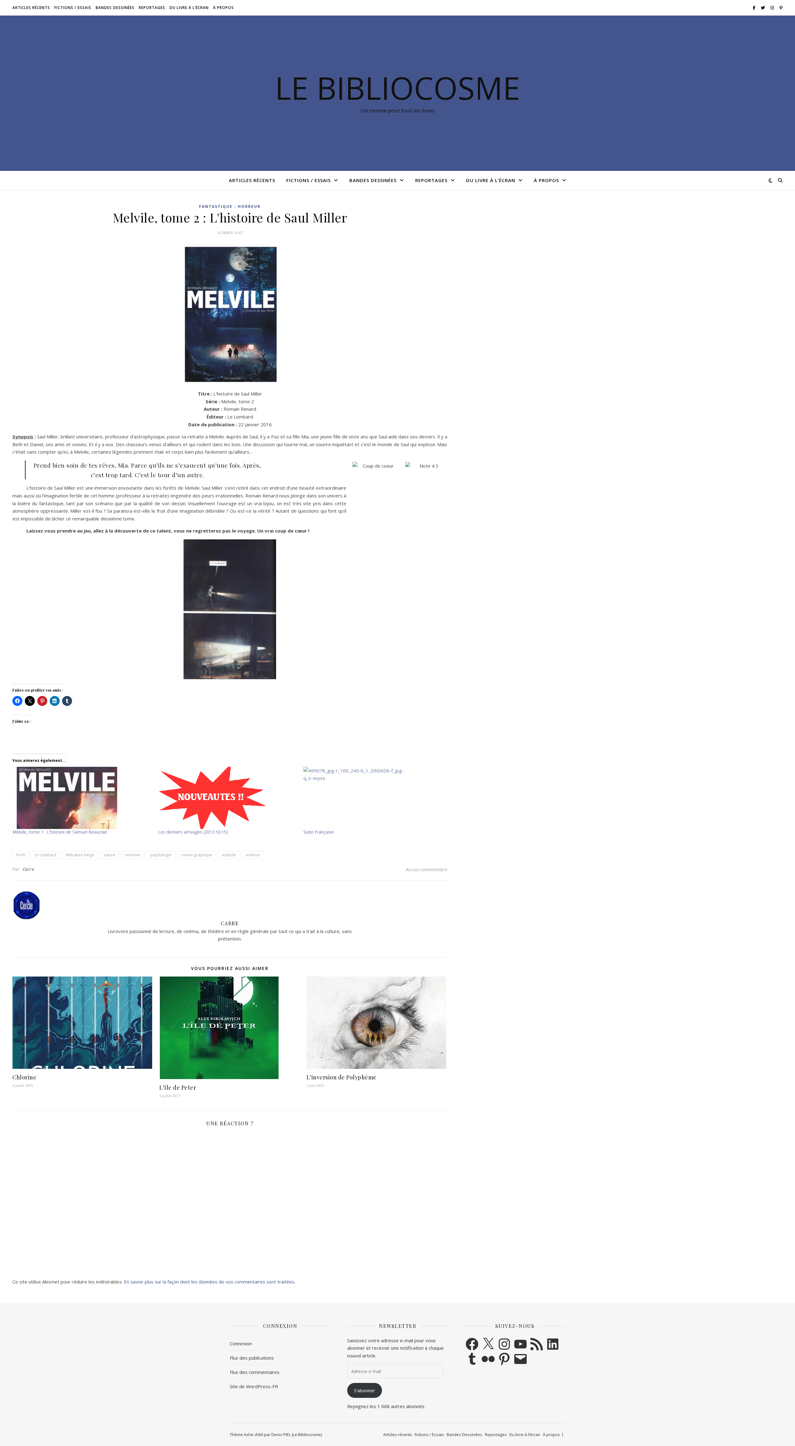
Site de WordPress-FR (254, 1386)
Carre (28, 869)
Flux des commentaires (254, 1372)
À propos (223, 7)
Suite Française (318, 832)
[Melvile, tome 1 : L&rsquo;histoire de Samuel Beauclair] (82, 798)
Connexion (241, 1343)
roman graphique (196, 855)
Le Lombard (45, 855)
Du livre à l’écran (189, 7)
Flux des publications (252, 1358)
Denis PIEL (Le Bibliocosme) (296, 1434)
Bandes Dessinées (115, 7)
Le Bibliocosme (397, 87)
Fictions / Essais (72, 7)
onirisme (132, 855)
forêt (20, 855)
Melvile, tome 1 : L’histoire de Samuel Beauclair (59, 832)
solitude (229, 855)
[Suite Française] (373, 798)
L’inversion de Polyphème (342, 1077)
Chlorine (24, 1077)
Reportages (152, 7)
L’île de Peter (177, 1087)
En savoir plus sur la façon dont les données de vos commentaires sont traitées (209, 1282)
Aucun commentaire (426, 869)
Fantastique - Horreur (230, 206)
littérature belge (80, 855)
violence (253, 855)
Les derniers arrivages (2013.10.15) (193, 832)
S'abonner (364, 1390)
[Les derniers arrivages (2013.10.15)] (228, 798)
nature (109, 855)
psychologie (160, 855)
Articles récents (31, 7)
